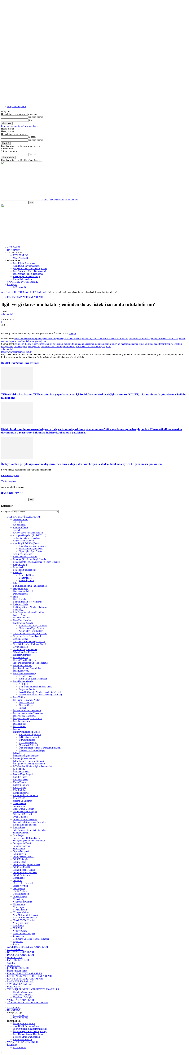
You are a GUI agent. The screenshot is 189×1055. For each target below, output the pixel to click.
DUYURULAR (14, 957)
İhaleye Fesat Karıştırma (24, 716)
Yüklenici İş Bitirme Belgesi (32, 750)
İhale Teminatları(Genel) (24, 673)
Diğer (15, 596)
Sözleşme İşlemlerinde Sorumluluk (29, 840)
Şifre (30, 120)
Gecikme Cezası (20, 639)
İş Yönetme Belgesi (28, 742)
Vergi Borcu (18, 907)
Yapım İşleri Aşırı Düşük (30, 551)
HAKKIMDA (14, 250)
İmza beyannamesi (21, 721)
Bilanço (16, 583)
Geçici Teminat (26, 676)
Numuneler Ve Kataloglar (25, 811)
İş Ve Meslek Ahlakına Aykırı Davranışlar (32, 766)
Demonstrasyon (20, 593)
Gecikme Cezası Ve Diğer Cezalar (29, 641)
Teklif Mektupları (21, 859)
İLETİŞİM (12, 284)
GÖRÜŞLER (13, 965)
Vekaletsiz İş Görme (22, 901)
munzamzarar (19, 806)
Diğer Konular (20, 599)
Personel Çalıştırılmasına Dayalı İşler (30, 822)
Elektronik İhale (20, 604)
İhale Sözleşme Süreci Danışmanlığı (30, 271)
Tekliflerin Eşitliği (21, 867)
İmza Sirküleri (19, 726)
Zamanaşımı (18, 936)
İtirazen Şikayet (26, 705)
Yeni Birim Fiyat (20, 923)
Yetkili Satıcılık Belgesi (24, 933)
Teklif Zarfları (19, 862)
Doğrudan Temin (27, 689)
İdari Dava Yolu (26, 702)
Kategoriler (6, 511)
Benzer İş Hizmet (27, 575)
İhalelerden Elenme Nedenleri (27, 710)
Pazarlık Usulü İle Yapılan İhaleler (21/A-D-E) (40, 692)
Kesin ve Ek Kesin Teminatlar (33, 678)
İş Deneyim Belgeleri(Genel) (26, 732)
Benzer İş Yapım (26, 580)
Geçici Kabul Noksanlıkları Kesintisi (30, 633)
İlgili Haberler (8, 363)
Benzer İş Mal (25, 578)
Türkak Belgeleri (21, 893)
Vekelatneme (19, 904)
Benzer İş (17, 572)
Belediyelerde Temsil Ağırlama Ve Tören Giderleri (36, 562)
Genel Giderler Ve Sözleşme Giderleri (30, 644)
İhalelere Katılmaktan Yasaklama (28, 713)
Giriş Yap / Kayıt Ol (16, 106)
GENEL (11, 962)
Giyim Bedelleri (20, 647)
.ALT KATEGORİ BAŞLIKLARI (23, 516)
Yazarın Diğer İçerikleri (27, 363)
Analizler (17, 530)
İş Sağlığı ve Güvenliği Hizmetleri (29, 763)
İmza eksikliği (19, 724)
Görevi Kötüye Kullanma (25, 649)
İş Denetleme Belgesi (29, 737)
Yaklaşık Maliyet (21, 912)
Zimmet (16, 944)
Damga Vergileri (20, 588)
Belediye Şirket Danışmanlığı (26, 276)
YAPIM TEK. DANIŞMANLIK (22, 282)
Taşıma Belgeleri (21, 851)
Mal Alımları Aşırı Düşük (31, 548)
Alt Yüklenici (19, 524)
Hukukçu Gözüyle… (23, 992)
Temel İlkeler (19, 878)
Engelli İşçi (18, 609)
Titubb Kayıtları (20, 886)
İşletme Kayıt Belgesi (23, 774)
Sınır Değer (18, 835)
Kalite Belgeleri (20, 779)
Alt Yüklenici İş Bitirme (30, 734)
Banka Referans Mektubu (25, 556)
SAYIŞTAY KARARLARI (20, 984)
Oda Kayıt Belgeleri (22, 814)
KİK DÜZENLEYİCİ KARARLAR (24, 973)
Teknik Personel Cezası (24, 870)
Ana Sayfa (6, 292)
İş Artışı (16, 729)
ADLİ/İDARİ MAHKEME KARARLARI (27, 947)
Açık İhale (24, 684)
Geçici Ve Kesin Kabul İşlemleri (28, 636)
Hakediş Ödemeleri (22, 655)
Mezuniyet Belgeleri (28, 745)
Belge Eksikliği (20, 564)
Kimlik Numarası (21, 793)
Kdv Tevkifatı (19, 790)
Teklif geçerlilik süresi (23, 856)
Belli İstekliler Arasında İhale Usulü (35, 686)
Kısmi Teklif (19, 798)
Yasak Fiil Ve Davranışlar (25, 917)
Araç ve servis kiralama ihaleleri (28, 532)
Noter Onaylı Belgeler (23, 809)
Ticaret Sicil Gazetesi (23, 883)
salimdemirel (7, 314)
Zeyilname (18, 941)
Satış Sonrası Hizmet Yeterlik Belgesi (30, 830)
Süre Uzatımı (19, 848)
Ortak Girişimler (20, 816)
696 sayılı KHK (20, 519)
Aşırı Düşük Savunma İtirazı (26, 266)
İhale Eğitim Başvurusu (24, 263)
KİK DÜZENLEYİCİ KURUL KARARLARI (29, 976)
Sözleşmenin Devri (22, 843)
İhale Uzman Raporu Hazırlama (28, 274)
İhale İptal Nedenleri (22, 665)
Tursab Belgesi (20, 896)
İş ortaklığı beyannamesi (24, 758)
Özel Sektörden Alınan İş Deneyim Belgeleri (40, 747)
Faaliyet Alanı (19, 615)
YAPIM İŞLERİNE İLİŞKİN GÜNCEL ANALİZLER (33, 989)
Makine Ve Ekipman (22, 801)
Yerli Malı (17, 928)
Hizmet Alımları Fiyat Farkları (33, 625)
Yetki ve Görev (20, 931)
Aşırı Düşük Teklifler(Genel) (26, 543)
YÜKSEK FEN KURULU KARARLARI (27, 1002)
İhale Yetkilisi (19, 697)
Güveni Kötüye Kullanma (25, 652)
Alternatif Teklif (20, 527)
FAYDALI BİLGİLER (18, 960)
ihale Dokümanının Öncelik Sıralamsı (30, 662)
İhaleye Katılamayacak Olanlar (27, 718)
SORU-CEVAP (14, 986)
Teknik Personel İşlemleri (25, 872)
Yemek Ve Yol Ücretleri (24, 920)
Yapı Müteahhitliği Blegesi (25, 915)
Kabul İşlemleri (20, 777)
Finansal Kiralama (21, 617)
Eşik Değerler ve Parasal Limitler (28, 612)
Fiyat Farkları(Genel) (23, 623)
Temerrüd (17, 880)
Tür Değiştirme (20, 891)
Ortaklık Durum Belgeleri (25, 819)
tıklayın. (72, 333)
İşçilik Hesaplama (21, 771)
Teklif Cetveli (19, 854)
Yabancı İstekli (20, 909)
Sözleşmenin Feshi (21, 846)
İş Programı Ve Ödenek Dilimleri (28, 761)
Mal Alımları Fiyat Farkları (31, 628)
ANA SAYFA (14, 247)
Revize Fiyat (19, 827)
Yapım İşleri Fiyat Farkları (31, 631)
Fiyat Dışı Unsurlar (22, 620)
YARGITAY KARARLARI (20, 1000)
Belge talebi (18, 567)
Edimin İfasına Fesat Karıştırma (27, 601)
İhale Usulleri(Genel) (23, 681)
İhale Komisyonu (21, 670)
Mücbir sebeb (19, 803)
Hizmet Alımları (20, 657)
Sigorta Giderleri (20, 832)
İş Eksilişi (17, 753)
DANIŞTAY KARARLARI (20, 952)
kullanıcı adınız (35, 117)
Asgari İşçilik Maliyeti (23, 540)
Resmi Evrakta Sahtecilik (24, 824)
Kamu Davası (19, 782)
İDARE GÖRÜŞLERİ (18, 968)
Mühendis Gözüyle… (23, 994)
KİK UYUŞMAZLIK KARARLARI (29, 292)
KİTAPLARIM (20, 255)
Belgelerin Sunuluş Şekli (24, 570)
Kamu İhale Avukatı (22, 279)
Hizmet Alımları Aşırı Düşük (32, 546)
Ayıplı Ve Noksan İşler (23, 554)
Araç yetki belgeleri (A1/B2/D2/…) (29, 535)
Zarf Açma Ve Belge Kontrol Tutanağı (31, 939)
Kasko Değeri (19, 787)
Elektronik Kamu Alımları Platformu (30, 607)
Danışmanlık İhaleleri (23, 591)
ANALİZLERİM (15, 949)
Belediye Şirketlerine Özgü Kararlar (30, 559)
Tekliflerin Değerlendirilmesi (26, 864)
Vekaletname (19, 899)
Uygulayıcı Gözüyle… (23, 997)
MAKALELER (20, 258)
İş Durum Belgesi (27, 739)
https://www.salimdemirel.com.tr (16, 352)
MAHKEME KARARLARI (20, 981)
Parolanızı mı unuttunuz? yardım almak (19, 126)
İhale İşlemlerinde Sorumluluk (27, 668)
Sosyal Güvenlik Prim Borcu (26, 838)
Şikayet (22, 708)
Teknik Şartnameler (22, 875)
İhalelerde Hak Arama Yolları (26, 700)
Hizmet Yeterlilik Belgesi (24, 660)
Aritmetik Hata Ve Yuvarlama (26, 538)
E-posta (32, 137)
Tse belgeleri (19, 888)
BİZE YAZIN (19, 287)
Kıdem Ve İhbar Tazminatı (25, 795)
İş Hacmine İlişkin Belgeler (25, 755)
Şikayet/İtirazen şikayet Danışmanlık (30, 268)
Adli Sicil (17, 522)
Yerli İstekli (18, 925)
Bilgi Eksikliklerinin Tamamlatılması (30, 586)
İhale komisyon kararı (17, 970)
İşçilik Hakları (19, 769)
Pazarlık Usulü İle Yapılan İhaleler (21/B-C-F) (40, 694)
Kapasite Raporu (21, 785)
